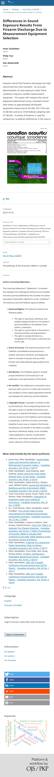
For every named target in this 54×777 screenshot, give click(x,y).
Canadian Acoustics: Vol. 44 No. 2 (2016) (28, 491)
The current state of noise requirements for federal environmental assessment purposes (28, 514)
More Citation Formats (14, 242)
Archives (15, 9)
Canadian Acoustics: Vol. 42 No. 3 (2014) (29, 558)
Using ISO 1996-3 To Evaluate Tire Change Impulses (30, 526)
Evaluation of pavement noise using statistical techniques (27, 499)
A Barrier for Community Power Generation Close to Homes (29, 544)
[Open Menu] (3, 3)
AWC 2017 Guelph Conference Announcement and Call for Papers (28, 565)
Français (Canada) (13, 605)
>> (9, 587)
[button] (27, 674)
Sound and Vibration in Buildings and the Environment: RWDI (30, 486)
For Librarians (10, 660)
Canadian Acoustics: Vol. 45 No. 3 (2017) (29, 466)
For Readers (9, 651)
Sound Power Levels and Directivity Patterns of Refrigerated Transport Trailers (29, 462)
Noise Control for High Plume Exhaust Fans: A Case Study (27, 475)
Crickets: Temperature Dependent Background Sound (26, 555)
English (8, 601)
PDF (7, 199)
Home (5, 9)
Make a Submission (15, 634)
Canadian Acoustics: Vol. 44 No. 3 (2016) (27, 478)
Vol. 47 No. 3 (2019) (31, 9)
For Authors (9, 656)
